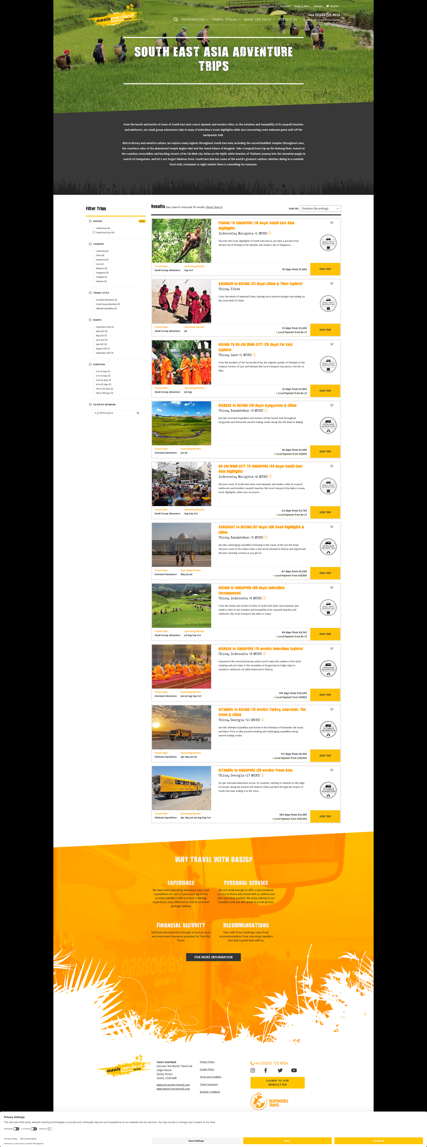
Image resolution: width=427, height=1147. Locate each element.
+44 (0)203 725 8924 (324, 15)
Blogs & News (302, 6)
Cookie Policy (207, 1069)
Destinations (194, 20)
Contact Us (288, 20)
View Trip (325, 269)
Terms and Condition (210, 1077)
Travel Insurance (209, 1084)
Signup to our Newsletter (277, 1082)
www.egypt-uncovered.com (173, 1088)
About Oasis (267, 6)
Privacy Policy (207, 1062)
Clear (142, 221)
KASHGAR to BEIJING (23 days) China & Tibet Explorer (261, 284)
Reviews (318, 6)
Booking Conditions (210, 1092)
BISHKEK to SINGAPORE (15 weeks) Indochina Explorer (261, 649)
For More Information (213, 957)
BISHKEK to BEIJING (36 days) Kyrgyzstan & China (258, 405)
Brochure (285, 6)
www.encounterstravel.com (173, 1084)
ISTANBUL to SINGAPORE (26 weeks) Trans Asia (255, 770)
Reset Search (214, 207)
